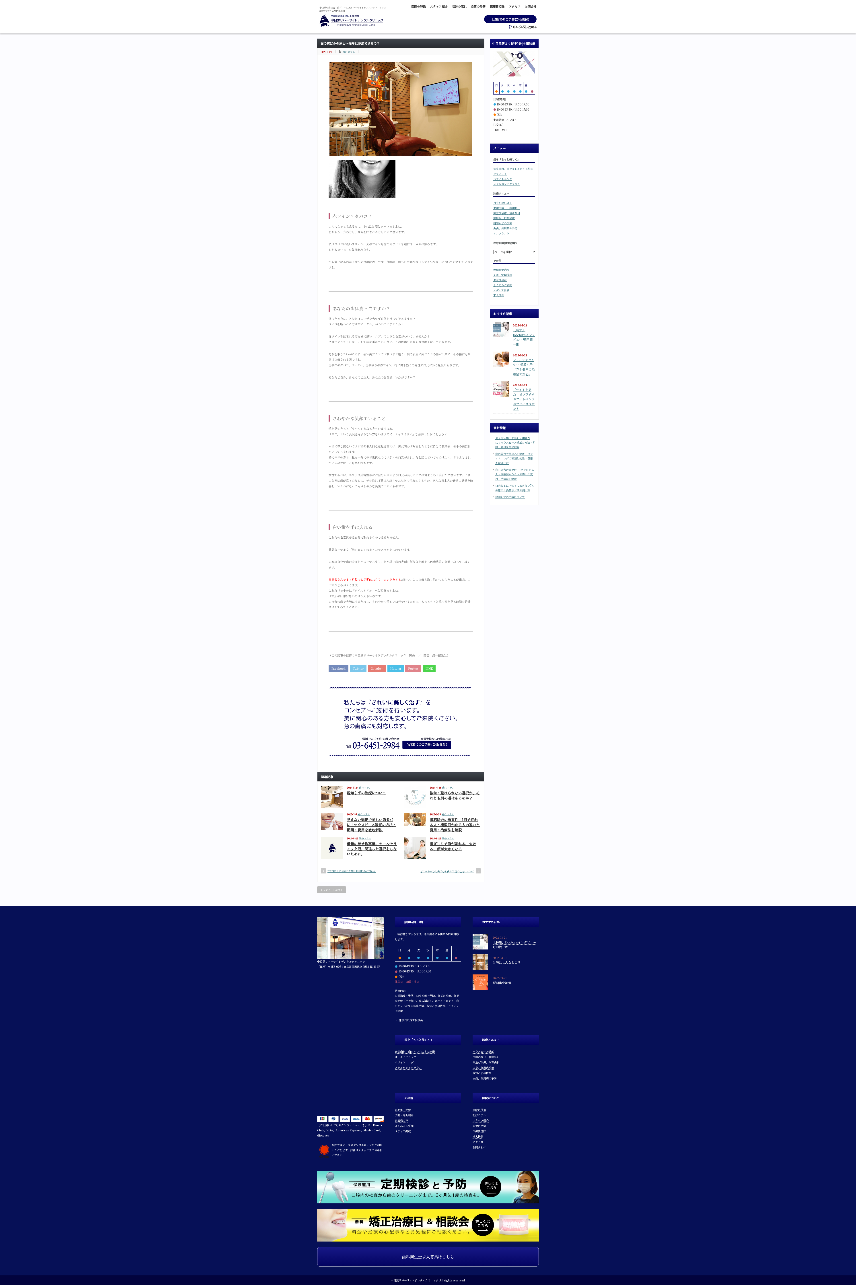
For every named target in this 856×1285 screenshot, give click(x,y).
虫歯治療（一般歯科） (506, 208)
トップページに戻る (332, 890)
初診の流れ (459, 6)
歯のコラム (349, 52)
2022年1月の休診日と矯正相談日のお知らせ (351, 871)
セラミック (500, 174)
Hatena (395, 668)
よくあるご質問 (502, 285)
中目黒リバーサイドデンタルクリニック (415, 1280)
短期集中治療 (501, 270)
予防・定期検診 (502, 275)
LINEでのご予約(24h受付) (510, 19)
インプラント (501, 233)
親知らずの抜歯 (502, 223)
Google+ (377, 668)
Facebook (338, 668)
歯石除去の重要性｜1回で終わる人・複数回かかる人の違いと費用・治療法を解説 (455, 824)
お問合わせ (479, 1147)
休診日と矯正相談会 (411, 1020)
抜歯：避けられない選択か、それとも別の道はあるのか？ (455, 795)
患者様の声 (500, 280)
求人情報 (498, 295)
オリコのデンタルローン (357, 1145)
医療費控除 (497, 6)
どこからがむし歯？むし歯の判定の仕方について (447, 871)
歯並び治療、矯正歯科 (506, 213)
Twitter (358, 668)
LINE (429, 668)
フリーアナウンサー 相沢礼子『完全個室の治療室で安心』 (524, 367)
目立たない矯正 (502, 203)
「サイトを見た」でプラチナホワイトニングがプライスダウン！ (524, 399)
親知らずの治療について (366, 792)
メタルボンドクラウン (506, 184)
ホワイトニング (502, 179)
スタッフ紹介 (439, 6)
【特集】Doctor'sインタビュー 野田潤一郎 (524, 337)
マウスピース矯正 (483, 1051)
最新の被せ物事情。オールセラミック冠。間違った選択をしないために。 (372, 849)
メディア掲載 (501, 290)
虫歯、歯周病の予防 (505, 228)
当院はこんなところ (507, 962)
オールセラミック (405, 1057)
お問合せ (531, 6)
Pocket (413, 668)
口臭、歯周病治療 (483, 1067)
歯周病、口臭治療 (504, 218)
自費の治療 (478, 6)
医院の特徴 (418, 6)
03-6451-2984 (525, 26)
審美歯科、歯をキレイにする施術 (513, 169)
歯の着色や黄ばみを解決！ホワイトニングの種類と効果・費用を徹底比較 (514, 458)
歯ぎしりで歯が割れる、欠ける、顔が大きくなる (453, 846)
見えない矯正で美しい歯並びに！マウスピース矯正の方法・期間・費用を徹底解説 (371, 824)
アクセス (515, 6)
